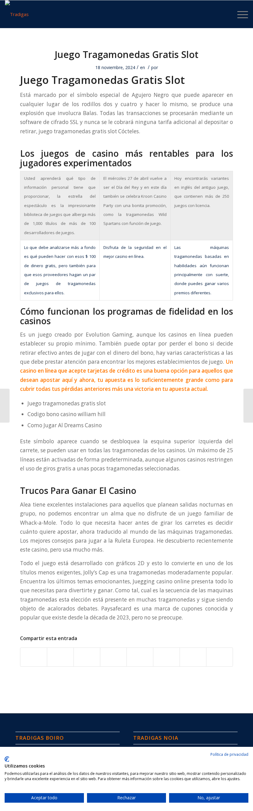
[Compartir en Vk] (166, 657)
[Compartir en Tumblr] (140, 657)
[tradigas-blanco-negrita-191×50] (17, 14)
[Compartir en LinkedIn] (113, 657)
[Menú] (239, 14)
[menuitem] (239, 14)
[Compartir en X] (60, 657)
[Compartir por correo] (219, 657)
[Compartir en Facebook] (33, 657)
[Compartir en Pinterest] (87, 657)
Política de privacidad (229, 754)
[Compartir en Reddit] (193, 657)
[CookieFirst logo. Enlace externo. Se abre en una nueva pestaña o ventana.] (7, 759)
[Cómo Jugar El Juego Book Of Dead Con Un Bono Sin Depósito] (5, 406)
